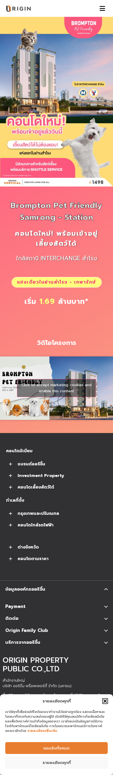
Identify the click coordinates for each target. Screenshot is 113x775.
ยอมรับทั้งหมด (56, 748)
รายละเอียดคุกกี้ (57, 763)
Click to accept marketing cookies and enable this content (56, 388)
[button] (105, 701)
